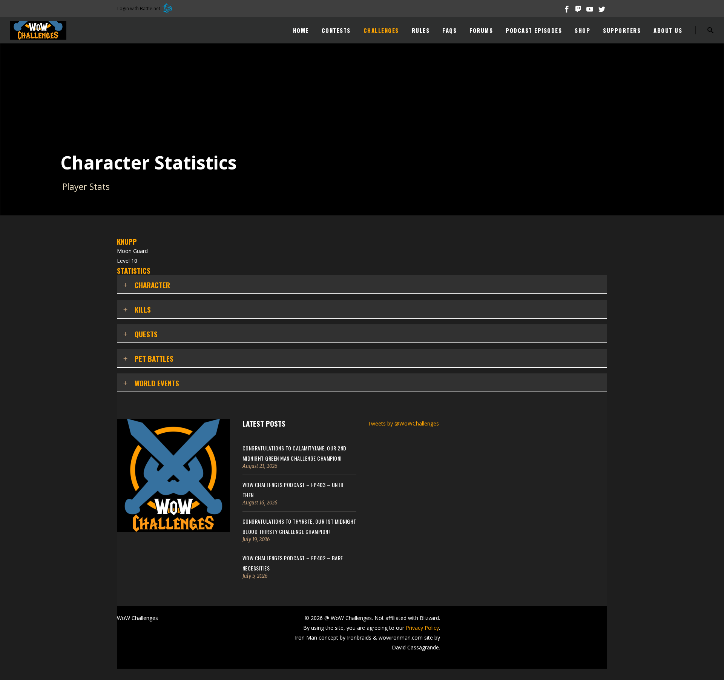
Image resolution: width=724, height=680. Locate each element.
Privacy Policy (422, 627)
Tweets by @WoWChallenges (403, 423)
